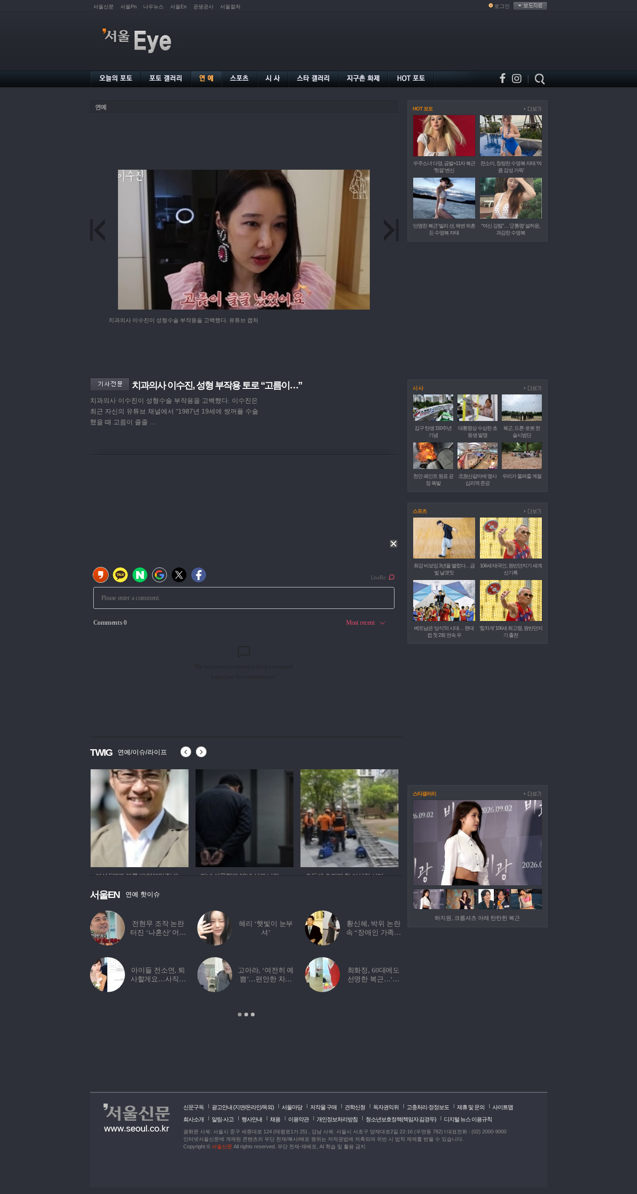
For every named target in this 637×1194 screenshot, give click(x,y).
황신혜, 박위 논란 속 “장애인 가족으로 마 (374, 932)
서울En (178, 6)
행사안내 (252, 1119)
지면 (240, 1107)
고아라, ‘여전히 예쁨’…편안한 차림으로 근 (266, 979)
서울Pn (128, 6)
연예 (100, 107)
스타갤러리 (424, 793)
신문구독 (193, 1107)
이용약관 (298, 1119)
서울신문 (103, 6)
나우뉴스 (153, 6)
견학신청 (355, 1107)
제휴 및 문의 (471, 1107)
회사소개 (193, 1119)
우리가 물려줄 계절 (521, 476)
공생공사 (203, 6)
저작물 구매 (323, 1107)
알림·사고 (223, 1119)
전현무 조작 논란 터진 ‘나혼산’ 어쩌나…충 (158, 932)
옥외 (267, 1107)
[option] (139, 817)
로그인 (502, 6)
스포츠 (420, 511)
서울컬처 (230, 6)
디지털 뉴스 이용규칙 (468, 1119)
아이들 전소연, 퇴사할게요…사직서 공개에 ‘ (158, 979)
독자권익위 (386, 1107)
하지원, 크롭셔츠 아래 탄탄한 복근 (477, 918)
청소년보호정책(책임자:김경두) (401, 1119)
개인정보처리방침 (337, 1119)
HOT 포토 (423, 108)
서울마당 (292, 1107)
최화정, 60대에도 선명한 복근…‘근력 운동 (373, 979)
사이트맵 (502, 1107)
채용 (275, 1119)
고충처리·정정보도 (428, 1107)
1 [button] (240, 1014)
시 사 (418, 388)
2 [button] (246, 1014)
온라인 (253, 1107)
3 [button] (253, 1014)
